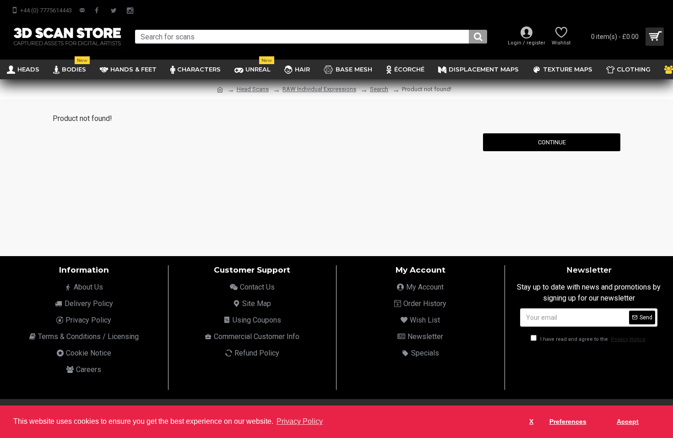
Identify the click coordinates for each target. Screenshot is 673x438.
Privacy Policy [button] (300, 421)
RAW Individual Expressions (319, 89)
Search (379, 89)
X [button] (531, 421)
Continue (552, 142)
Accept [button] (628, 421)
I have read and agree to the (592, 339)
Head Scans (253, 89)
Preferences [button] (567, 421)
